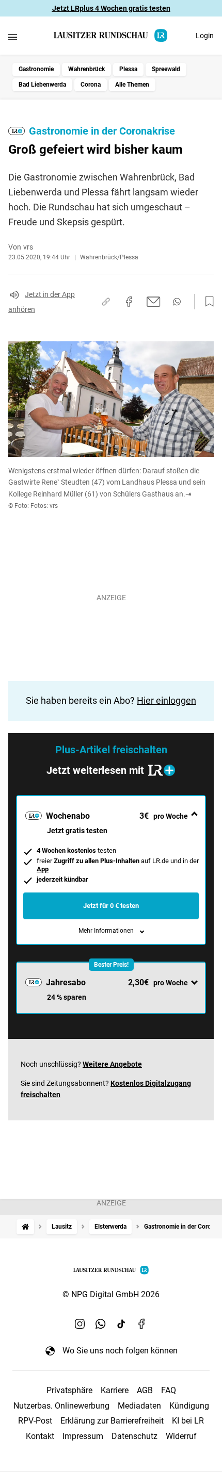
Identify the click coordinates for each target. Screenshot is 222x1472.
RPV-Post (35, 1421)
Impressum (82, 1436)
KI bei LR (188, 1421)
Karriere (115, 1390)
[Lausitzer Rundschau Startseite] (111, 35)
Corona (91, 84)
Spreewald (166, 69)
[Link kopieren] (106, 301)
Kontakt (40, 1436)
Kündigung (189, 1406)
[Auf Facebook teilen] (129, 301)
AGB (145, 1390)
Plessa (128, 69)
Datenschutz (134, 1436)
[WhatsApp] (100, 1323)
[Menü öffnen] (12, 37)
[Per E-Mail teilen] (154, 301)
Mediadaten (139, 1406)
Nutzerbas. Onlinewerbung (61, 1406)
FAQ (168, 1390)
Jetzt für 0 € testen (111, 905)
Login (205, 35)
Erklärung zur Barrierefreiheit (112, 1421)
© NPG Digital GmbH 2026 (111, 1294)
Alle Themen (132, 84)
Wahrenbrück (86, 69)
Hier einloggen (166, 700)
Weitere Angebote (112, 1064)
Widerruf (181, 1436)
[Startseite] (25, 1226)
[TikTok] (121, 1323)
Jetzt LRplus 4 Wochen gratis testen (111, 8)
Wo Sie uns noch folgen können (120, 1350)
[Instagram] (80, 1323)
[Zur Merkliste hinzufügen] (206, 301)
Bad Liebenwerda (42, 84)
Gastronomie (36, 69)
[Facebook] (142, 1323)
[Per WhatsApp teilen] (177, 301)
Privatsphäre (69, 1390)
